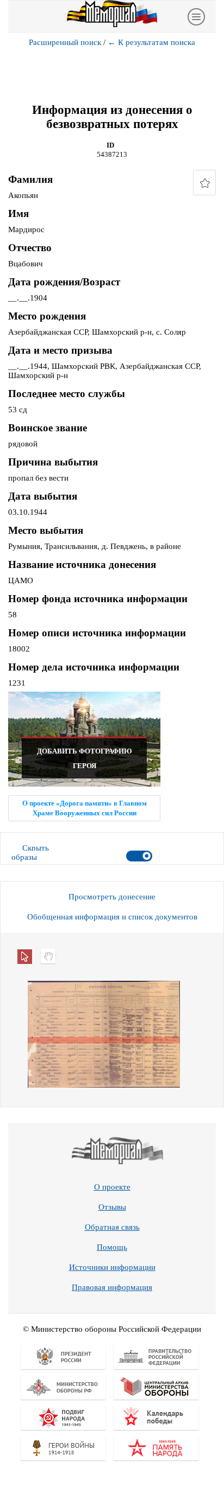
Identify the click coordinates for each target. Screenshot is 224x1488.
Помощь (112, 1247)
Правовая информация (112, 1287)
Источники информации (112, 1267)
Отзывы (112, 1207)
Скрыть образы (30, 852)
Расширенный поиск (65, 42)
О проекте (112, 1187)
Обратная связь (112, 1227)
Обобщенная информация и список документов (112, 916)
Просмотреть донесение (112, 896)
